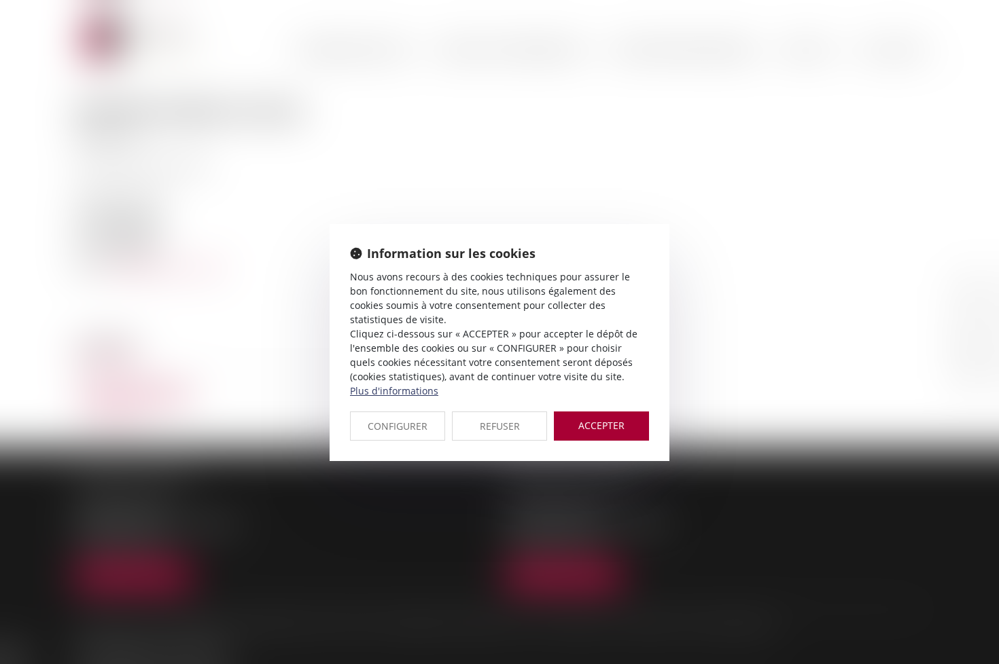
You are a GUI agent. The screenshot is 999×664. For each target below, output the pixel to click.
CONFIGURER (397, 426)
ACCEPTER (601, 425)
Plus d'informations (394, 390)
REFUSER (500, 426)
